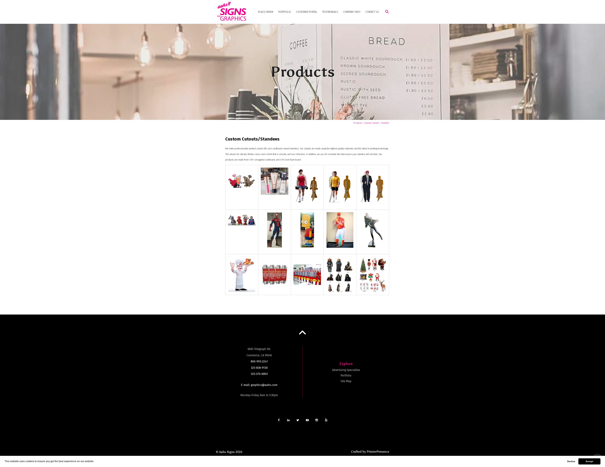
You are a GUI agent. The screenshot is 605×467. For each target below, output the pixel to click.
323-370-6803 (259, 374)
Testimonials (330, 11)
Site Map (346, 381)
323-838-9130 (259, 368)
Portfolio (284, 11)
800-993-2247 (259, 361)
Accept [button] (589, 461)
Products (357, 123)
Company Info (351, 11)
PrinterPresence (378, 451)
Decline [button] (571, 461)
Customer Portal (306, 11)
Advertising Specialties (346, 370)
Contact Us (372, 11)
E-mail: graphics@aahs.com (259, 385)
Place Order (265, 11)
